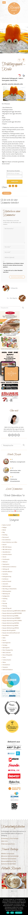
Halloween (5, 561)
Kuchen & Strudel (6, 581)
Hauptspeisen (5, 564)
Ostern (4, 601)
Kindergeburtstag (6, 576)
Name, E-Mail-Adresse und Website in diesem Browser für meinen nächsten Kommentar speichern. (13, 265)
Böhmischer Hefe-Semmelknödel (10, 856)
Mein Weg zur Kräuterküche (9, 588)
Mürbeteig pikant (6, 591)
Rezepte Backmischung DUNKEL (10, 615)
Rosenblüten (5, 635)
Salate (4, 638)
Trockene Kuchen (6, 660)
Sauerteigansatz (6, 642)
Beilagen (4, 527)
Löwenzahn (5, 584)
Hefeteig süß (5, 569)
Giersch (4, 557)
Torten (4, 657)
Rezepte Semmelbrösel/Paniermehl (11, 633)
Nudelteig (4, 598)
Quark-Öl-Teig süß (6, 608)
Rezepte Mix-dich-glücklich (9, 630)
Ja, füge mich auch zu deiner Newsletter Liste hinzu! (13, 271)
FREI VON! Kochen (7, 549)
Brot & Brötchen (6, 539)
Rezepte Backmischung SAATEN (10, 625)
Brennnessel (5, 537)
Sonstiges (4, 645)
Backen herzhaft (6, 525)
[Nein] (26, 906)
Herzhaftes (5, 574)
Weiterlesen (19, 912)
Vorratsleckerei (6, 664)
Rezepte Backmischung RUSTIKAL (10, 623)
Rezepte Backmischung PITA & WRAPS (12, 620)
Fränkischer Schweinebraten (8, 858)
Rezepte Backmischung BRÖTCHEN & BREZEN (14, 611)
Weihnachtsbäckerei (7, 669)
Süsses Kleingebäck (7, 655)
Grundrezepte (5, 559)
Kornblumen (5, 579)
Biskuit (4, 530)
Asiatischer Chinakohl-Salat (8, 864)
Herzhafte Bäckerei (7, 571)
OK (8, 912)
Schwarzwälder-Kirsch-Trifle (8, 861)
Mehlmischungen (6, 586)
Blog (3, 532)
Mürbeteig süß (6, 593)
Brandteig (4, 534)
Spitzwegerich (5, 647)
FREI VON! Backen (7, 547)
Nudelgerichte (5, 596)
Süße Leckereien (6, 652)
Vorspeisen (6, 193)
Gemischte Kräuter (7, 554)
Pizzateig (4, 606)
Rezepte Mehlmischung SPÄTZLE (10, 628)
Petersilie (4, 603)
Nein (12, 912)
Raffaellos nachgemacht (7, 853)
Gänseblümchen (6, 552)
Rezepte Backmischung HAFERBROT (11, 618)
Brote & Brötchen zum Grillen (9, 542)
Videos (4, 662)
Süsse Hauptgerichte (7, 650)
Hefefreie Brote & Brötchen (9, 566)
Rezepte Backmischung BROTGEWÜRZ (12, 613)
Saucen (4, 640)
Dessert (4, 544)
